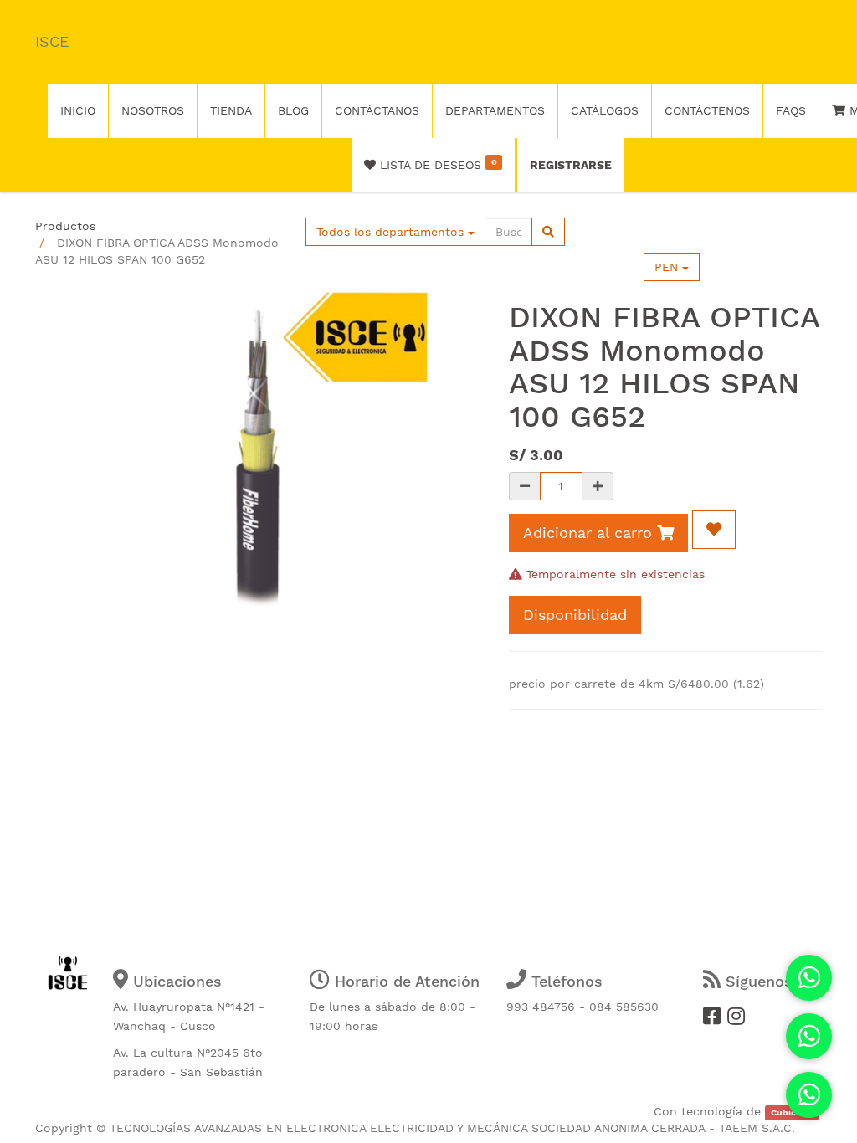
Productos (65, 226)
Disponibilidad (575, 614)
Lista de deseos (436, 164)
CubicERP (792, 1112)
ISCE (52, 41)
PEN (668, 267)
